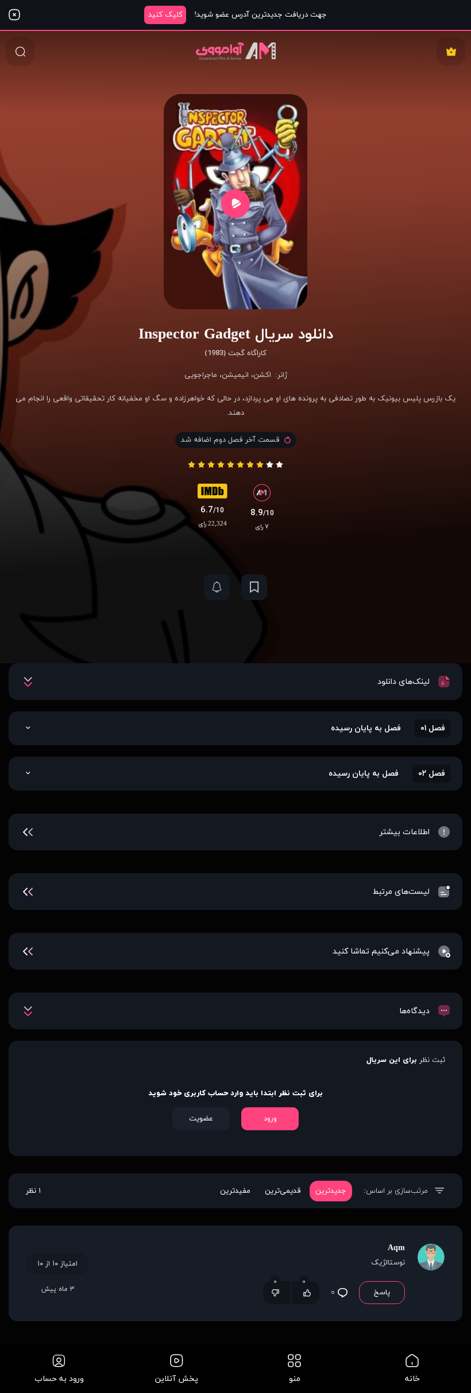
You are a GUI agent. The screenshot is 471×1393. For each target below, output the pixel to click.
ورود (270, 1119)
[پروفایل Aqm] (430, 1273)
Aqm (396, 1248)
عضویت (201, 1119)
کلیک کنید (165, 15)
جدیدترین (330, 1191)
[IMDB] (212, 494)
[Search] (20, 51)
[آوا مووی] (236, 50)
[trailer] (235, 203)
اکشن (262, 375)
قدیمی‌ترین (283, 1191)
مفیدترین (235, 1191)
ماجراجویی (200, 375)
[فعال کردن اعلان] (217, 587)
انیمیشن (235, 375)
